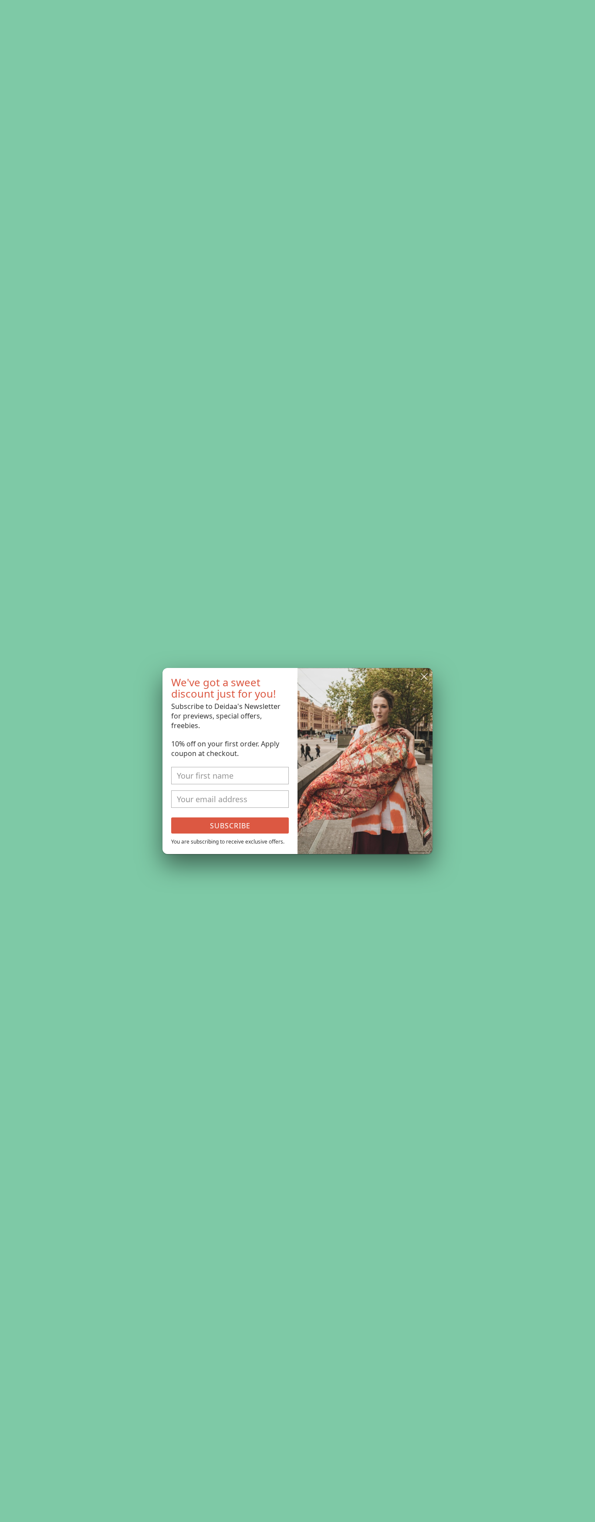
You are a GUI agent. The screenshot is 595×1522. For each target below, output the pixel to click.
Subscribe (230, 825)
